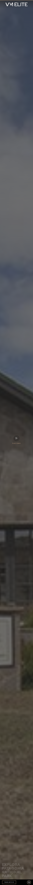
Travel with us (9, 882)
